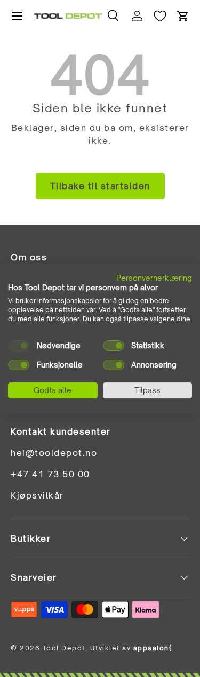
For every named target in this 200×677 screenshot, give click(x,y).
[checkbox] (18, 345)
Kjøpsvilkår (37, 495)
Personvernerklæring (154, 277)
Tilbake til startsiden (100, 186)
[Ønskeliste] (160, 16)
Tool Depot (64, 648)
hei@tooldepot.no (54, 452)
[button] (183, 16)
